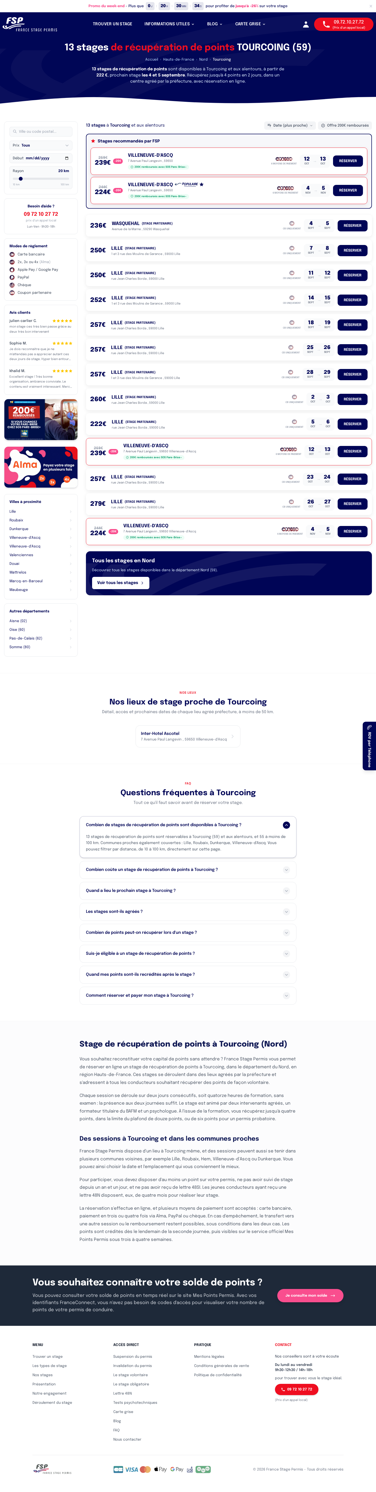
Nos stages (42, 1375)
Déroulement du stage (52, 1403)
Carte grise (123, 1412)
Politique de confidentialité (218, 1375)
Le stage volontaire (130, 1375)
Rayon (18, 171)
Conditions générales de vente (221, 1366)
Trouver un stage (47, 1357)
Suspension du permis (132, 1357)
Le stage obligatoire (131, 1384)
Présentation (44, 1384)
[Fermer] (371, 6)
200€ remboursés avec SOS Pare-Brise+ (160, 167)
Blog (117, 1421)
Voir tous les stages (117, 583)
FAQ (116, 1430)
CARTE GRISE (248, 24)
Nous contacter (127, 1439)
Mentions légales (209, 1357)
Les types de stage (49, 1366)
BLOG (212, 24)
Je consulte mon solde (306, 1295)
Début (18, 158)
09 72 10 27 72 (41, 214)
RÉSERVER (348, 161)
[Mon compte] (306, 24)
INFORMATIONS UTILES (167, 24)
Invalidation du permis (132, 1366)
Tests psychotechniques (135, 1403)
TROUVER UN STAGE (112, 24)
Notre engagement (49, 1393)
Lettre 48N (122, 1393)
